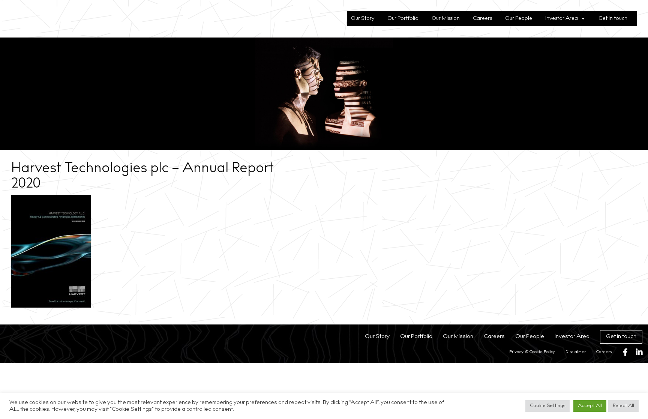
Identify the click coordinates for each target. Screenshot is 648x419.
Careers (482, 18)
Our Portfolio (402, 18)
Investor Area (561, 18)
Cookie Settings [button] (547, 406)
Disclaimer (576, 352)
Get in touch (612, 18)
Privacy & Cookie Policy (532, 352)
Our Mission (446, 18)
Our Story (362, 18)
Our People (518, 18)
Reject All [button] (623, 406)
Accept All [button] (590, 406)
